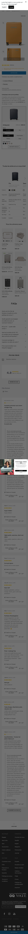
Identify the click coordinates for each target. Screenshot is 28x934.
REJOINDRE (21, 470)
